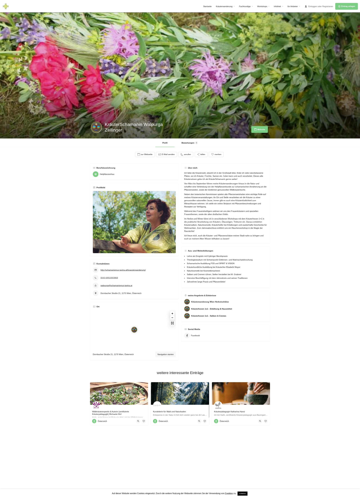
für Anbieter (293, 6)
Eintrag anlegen (348, 6)
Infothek (277, 6)
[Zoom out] (172, 318)
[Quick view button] (138, 421)
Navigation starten (166, 354)
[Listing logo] (96, 127)
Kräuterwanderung (224, 6)
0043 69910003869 (109, 278)
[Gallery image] (134, 222)
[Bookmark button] (143, 421)
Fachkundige (245, 6)
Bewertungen (189, 143)
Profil (164, 143)
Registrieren (327, 6)
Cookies (229, 493)
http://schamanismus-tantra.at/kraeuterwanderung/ (123, 270)
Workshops (262, 6)
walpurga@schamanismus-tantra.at (116, 285)
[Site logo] (6, 6)
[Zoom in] (172, 313)
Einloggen (312, 6)
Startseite (207, 6)
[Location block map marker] (134, 330)
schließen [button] (242, 493)
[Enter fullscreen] (172, 323)
